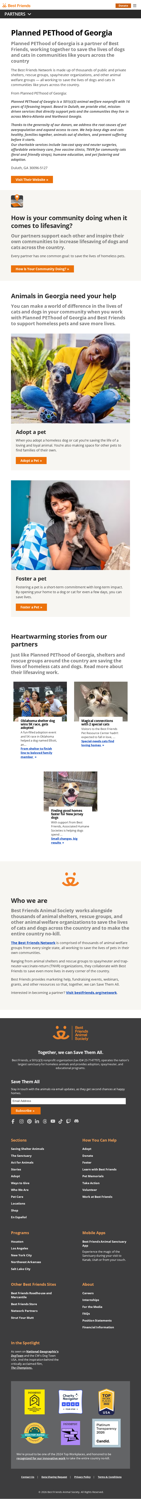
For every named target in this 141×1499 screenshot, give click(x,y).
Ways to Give (20, 1183)
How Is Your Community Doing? (41, 269)
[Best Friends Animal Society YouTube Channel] (53, 1122)
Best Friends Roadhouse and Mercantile (31, 1295)
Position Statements (97, 1320)
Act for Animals (22, 1162)
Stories (16, 1169)
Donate (123, 5)
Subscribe (24, 1110)
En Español (19, 1217)
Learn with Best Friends (99, 1169)
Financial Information (98, 1327)
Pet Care (17, 1197)
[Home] (19, 5)
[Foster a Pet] (70, 548)
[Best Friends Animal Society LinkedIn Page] (38, 1122)
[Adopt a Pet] (70, 402)
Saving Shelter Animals (27, 1149)
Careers (88, 1293)
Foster (86, 1162)
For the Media (92, 1307)
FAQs (86, 1314)
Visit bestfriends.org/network (91, 992)
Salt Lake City (20, 1269)
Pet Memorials (92, 1176)
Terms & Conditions (109, 1477)
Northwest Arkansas (26, 1262)
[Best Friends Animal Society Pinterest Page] (30, 1122)
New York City (21, 1255)
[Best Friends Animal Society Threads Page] (46, 1122)
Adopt (15, 1176)
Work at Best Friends (97, 1197)
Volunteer (89, 1190)
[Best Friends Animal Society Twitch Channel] (69, 1122)
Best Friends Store (24, 1304)
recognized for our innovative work (41, 1458)
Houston (17, 1242)
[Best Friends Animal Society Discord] (77, 1122)
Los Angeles (19, 1248)
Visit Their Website (30, 179)
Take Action (91, 1183)
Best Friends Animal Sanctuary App (104, 1244)
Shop (14, 1210)
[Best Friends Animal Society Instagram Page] (22, 1122)
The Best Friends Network (33, 942)
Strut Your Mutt (22, 1318)
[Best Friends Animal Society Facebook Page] (14, 1122)
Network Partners (24, 1311)
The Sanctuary (21, 1156)
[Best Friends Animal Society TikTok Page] (61, 1122)
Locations (18, 1203)
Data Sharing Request (54, 1477)
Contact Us (27, 1477)
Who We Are (20, 1190)
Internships (90, 1300)
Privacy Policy (82, 1477)
